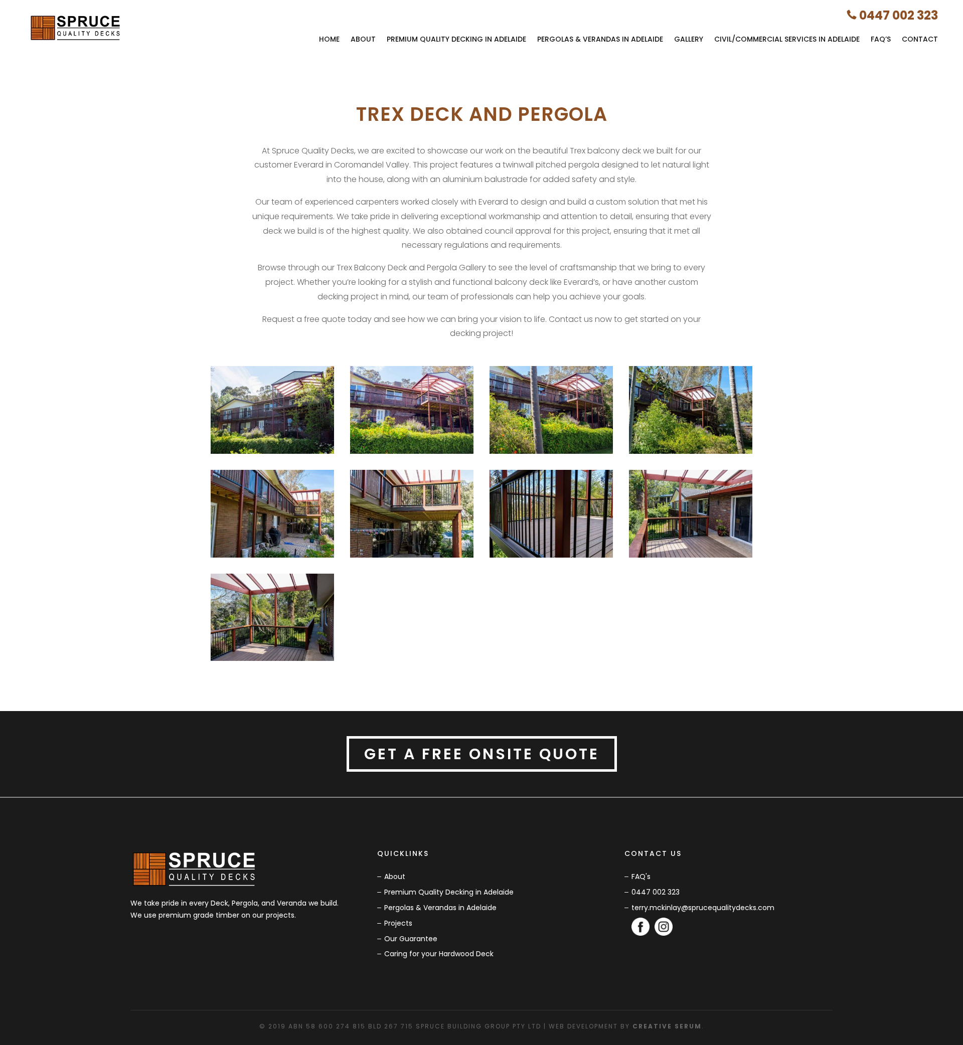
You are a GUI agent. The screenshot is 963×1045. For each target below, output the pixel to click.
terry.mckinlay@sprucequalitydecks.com (702, 908)
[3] (551, 454)
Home (329, 39)
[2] (411, 454)
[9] (272, 661)
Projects (398, 923)
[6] (411, 558)
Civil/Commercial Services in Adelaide (787, 39)
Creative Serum (667, 1026)
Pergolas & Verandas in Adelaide (600, 39)
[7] (551, 558)
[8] (690, 558)
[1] (272, 454)
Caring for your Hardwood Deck (439, 954)
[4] (690, 454)
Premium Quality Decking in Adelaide (456, 39)
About (363, 39)
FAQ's (641, 877)
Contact (920, 39)
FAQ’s (881, 39)
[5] (272, 558)
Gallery (688, 39)
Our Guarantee (410, 939)
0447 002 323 (898, 15)
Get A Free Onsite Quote (481, 754)
